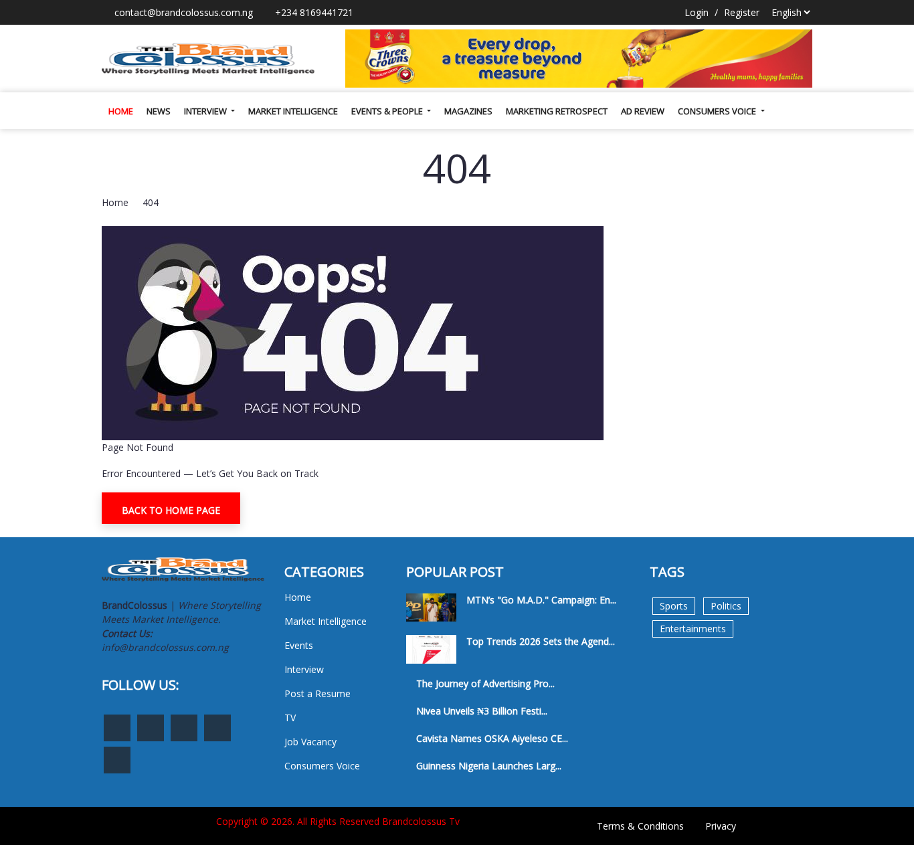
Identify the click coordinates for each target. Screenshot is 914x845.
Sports (674, 605)
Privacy (720, 826)
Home (120, 111)
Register (741, 12)
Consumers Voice (718, 111)
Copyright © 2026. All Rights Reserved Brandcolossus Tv (338, 821)
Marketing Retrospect (557, 111)
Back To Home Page (171, 510)
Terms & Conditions (640, 826)
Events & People (388, 111)
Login (696, 12)
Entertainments (693, 628)
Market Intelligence (293, 111)
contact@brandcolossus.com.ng (182, 12)
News (159, 111)
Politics (726, 605)
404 (151, 202)
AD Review (642, 111)
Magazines (468, 111)
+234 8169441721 (312, 12)
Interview (206, 111)
